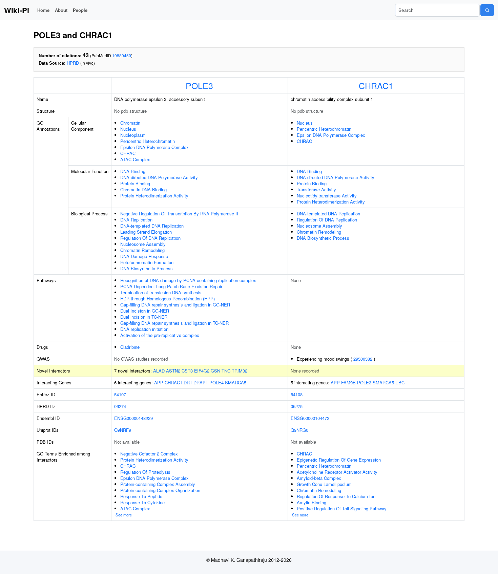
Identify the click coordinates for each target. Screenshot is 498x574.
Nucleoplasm (133, 135)
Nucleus (128, 129)
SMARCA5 (235, 382)
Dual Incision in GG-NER (144, 310)
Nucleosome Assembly (143, 244)
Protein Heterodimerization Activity (154, 195)
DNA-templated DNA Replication (152, 225)
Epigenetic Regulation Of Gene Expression (339, 459)
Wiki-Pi (16, 10)
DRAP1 (200, 382)
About (61, 10)
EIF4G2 (201, 370)
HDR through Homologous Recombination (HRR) (167, 298)
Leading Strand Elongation (146, 232)
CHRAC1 (376, 85)
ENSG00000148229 (133, 418)
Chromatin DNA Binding (143, 189)
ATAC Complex (135, 159)
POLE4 (216, 382)
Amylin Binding (311, 502)
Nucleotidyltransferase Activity (327, 195)
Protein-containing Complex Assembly (157, 484)
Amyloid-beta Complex (319, 478)
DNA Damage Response (144, 256)
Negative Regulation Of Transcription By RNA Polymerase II (179, 213)
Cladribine (130, 347)
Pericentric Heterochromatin (147, 141)
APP (158, 382)
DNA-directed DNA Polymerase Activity (159, 177)
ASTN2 (173, 370)
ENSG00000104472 (310, 418)
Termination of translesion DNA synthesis (161, 292)
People (80, 10)
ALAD (159, 370)
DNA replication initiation (144, 329)
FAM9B (348, 382)
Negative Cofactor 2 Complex (149, 453)
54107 (120, 394)
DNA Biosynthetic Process (146, 268)
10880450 (121, 55)
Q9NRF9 (122, 430)
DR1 (188, 382)
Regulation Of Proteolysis (145, 472)
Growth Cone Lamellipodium (324, 484)
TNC (226, 370)
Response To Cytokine (142, 502)
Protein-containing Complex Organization (160, 490)
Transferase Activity (316, 189)
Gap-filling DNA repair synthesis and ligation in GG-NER (175, 304)
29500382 (362, 359)
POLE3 (199, 85)
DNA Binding (132, 171)
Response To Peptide (141, 496)
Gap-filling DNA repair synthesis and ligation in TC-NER (174, 323)
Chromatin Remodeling (142, 250)
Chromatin (130, 123)
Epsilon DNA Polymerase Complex (154, 147)
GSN (215, 370)
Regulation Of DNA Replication (150, 238)
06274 (120, 406)
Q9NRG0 (299, 430)
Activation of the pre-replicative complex (159, 335)
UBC (399, 382)
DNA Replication (136, 219)
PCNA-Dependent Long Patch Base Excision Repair (171, 286)
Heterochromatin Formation (146, 262)
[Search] (487, 10)
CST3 (187, 370)
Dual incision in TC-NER (143, 317)
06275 (297, 406)
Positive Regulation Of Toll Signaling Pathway (342, 508)
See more (124, 514)
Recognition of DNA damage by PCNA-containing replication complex (188, 280)
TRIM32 (239, 370)
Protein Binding (135, 183)
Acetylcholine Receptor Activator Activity (337, 472)
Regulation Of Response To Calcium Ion (336, 496)
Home (43, 10)
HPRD (73, 63)
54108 (297, 394)
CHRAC (128, 153)
